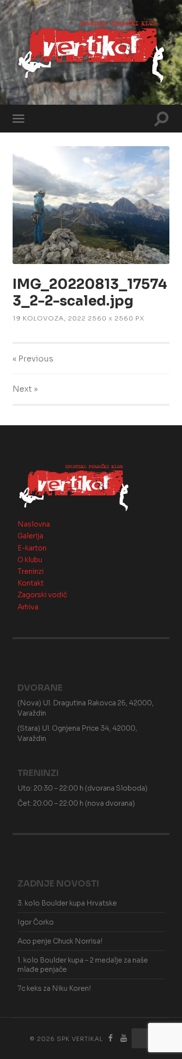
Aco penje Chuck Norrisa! (59, 941)
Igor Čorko (35, 922)
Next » (25, 389)
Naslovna (33, 524)
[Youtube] (123, 1038)
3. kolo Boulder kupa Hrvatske (67, 903)
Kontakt (30, 583)
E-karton (32, 548)
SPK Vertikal (80, 1038)
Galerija (30, 535)
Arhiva (27, 607)
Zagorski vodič (42, 594)
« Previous (33, 359)
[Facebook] (110, 1038)
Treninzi (30, 571)
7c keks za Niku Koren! (54, 988)
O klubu (29, 559)
